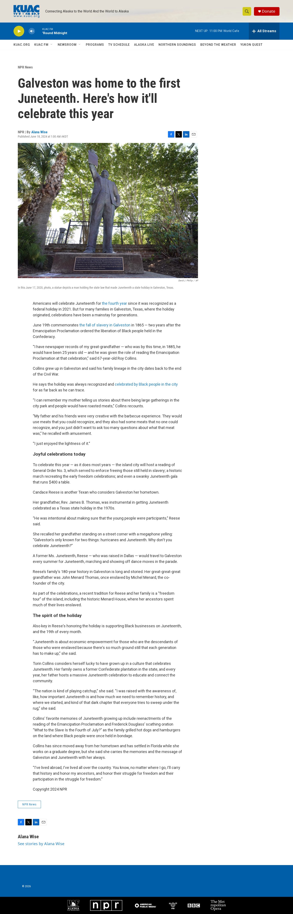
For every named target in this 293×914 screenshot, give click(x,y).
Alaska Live (144, 44)
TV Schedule (119, 44)
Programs (95, 44)
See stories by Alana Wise (41, 843)
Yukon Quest (251, 44)
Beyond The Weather (218, 44)
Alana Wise (39, 132)
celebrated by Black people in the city (146, 384)
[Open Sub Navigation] (51, 44)
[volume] (31, 31)
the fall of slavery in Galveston (104, 325)
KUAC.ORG (22, 44)
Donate (268, 11)
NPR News (25, 67)
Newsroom (67, 44)
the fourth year (114, 303)
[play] (18, 31)
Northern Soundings (177, 44)
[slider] (38, 31)
